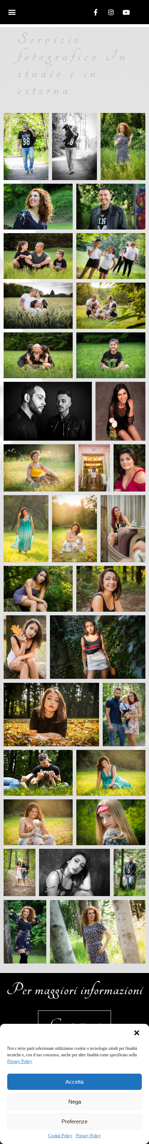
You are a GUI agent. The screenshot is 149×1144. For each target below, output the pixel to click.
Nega (74, 1102)
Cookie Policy (60, 1135)
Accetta (74, 1082)
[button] (137, 1033)
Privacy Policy (19, 1061)
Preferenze (74, 1121)
